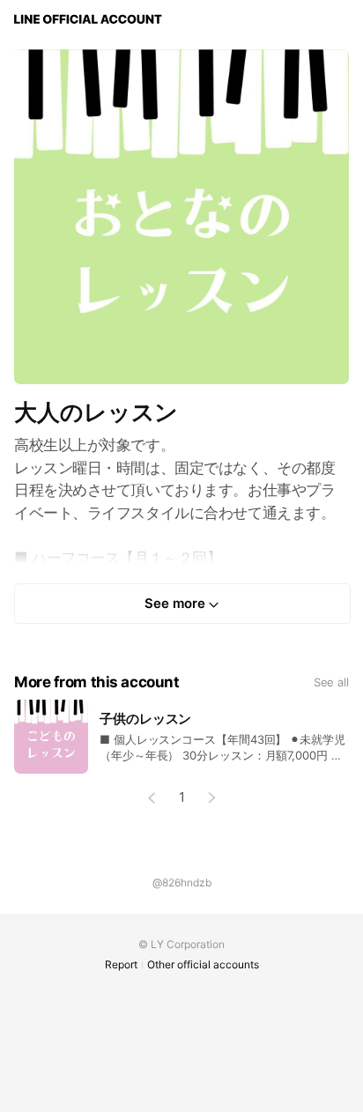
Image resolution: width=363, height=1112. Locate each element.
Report (121, 964)
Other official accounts (203, 964)
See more (174, 603)
